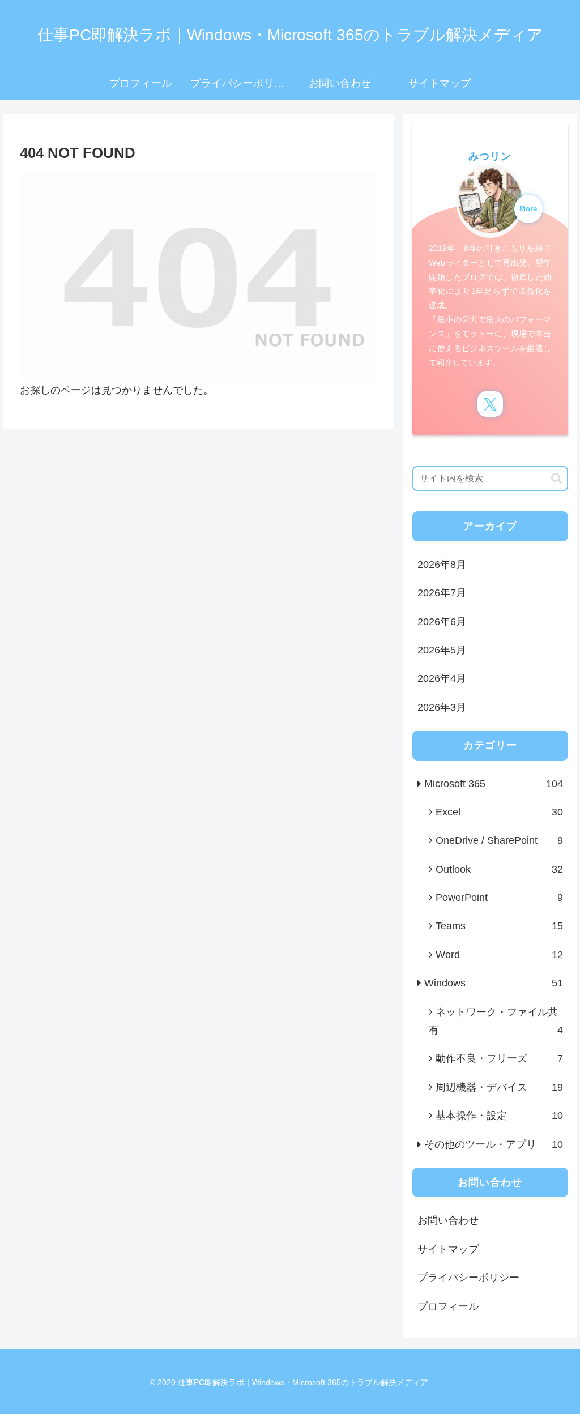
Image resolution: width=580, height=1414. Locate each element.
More (528, 209)
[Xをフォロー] (490, 404)
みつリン (489, 156)
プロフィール (448, 1306)
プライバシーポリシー (468, 1277)
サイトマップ (448, 1249)
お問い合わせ (448, 1220)
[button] (556, 478)
